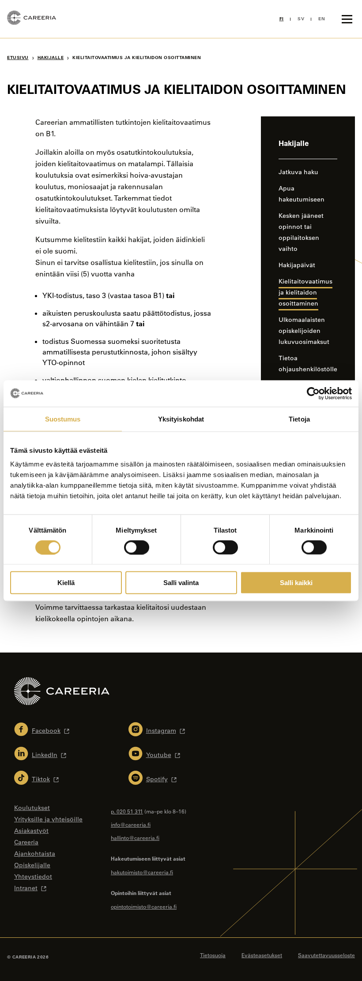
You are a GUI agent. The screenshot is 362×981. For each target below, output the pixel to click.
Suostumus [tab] (63, 418)
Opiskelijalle (32, 865)
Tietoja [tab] (299, 418)
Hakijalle (51, 57)
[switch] (136, 547)
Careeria (26, 842)
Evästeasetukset (261, 955)
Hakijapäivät (297, 265)
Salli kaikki (296, 582)
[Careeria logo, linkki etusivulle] (31, 19)
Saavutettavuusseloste (326, 955)
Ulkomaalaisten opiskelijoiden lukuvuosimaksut (304, 331)
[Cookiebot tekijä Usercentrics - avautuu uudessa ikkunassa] (313, 393)
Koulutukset (32, 808)
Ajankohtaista (34, 854)
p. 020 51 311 (127, 811)
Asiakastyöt (31, 831)
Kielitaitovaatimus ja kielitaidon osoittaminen (305, 292)
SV (301, 19)
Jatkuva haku (298, 172)
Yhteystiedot (33, 876)
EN (321, 19)
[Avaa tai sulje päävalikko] (347, 19)
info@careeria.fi (131, 824)
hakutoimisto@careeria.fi (142, 872)
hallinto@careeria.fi (135, 837)
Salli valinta (181, 582)
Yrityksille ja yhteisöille (48, 819)
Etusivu (18, 57)
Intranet (26, 888)
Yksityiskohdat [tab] (181, 418)
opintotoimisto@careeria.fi (144, 906)
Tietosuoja (213, 955)
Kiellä (66, 582)
